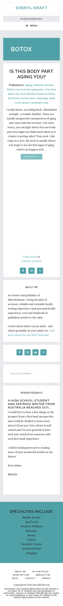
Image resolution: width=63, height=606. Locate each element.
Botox (10, 89)
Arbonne (38, 85)
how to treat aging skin (29, 89)
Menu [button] (34, 25)
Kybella (31, 93)
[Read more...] (33, 157)
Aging (28, 85)
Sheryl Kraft (32, 7)
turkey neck (28, 98)
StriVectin (14, 98)
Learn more (30, 256)
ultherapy (42, 98)
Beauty (49, 85)
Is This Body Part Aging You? (31, 74)
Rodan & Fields (46, 93)
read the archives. (31, 261)
